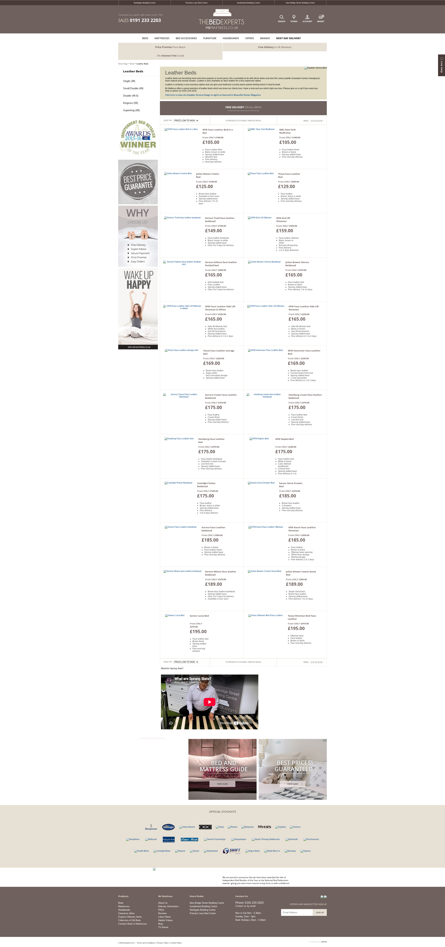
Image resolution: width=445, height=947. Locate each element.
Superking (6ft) (131, 110)
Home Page (123, 64)
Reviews (162, 913)
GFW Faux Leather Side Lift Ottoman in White (220, 308)
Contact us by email (245, 906)
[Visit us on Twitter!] (325, 897)
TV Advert (163, 927)
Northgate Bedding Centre (145, 3)
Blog (160, 923)
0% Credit (170, 55)
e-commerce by (315, 942)
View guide (222, 784)
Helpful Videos (165, 920)
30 (254, 121)
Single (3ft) (129, 81)
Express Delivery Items (130, 917)
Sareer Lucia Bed (199, 615)
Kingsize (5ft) (130, 102)
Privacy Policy (163, 943)
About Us (163, 903)
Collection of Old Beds (129, 920)
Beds (132, 64)
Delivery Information (168, 906)
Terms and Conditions (146, 943)
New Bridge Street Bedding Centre (300, 3)
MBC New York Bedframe (287, 131)
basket (320, 19)
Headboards (124, 910)
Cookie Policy (176, 943)
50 (257, 121)
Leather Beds (142, 63)
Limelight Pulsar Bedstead (206, 485)
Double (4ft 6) (130, 95)
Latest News (164, 917)
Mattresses (124, 906)
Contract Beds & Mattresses (132, 923)
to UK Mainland (274, 47)
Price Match (170, 47)
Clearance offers (126, 913)
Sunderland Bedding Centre (248, 3)
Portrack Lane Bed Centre (196, 3)
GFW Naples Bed (284, 439)
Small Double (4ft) (133, 88)
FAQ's (161, 910)
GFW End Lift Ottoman (283, 219)
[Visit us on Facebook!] (322, 897)
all (259, 121)
